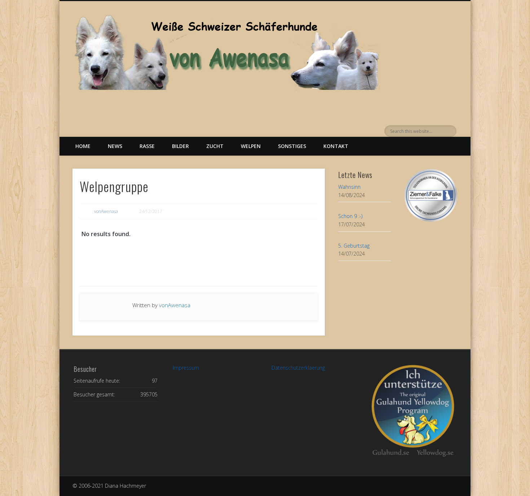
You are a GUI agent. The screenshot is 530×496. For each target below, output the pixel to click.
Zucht (215, 146)
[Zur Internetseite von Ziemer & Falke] (430, 219)
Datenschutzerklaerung (298, 367)
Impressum (186, 367)
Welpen (251, 146)
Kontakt (335, 146)
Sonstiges (292, 146)
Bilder (180, 146)
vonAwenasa (106, 211)
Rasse (147, 146)
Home (82, 146)
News (115, 146)
